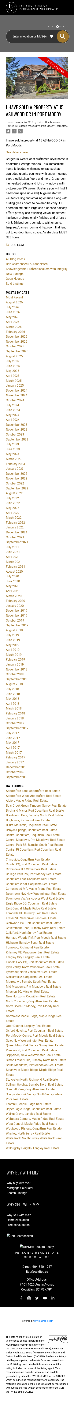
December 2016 (16, 767)
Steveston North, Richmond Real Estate (32, 1079)
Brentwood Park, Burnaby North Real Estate (34, 815)
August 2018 (14, 684)
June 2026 (13, 312)
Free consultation (18, 1225)
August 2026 (14, 302)
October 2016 (15, 772)
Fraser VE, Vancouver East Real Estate (31, 918)
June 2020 (13, 581)
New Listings (15, 274)
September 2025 (17, 351)
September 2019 (17, 625)
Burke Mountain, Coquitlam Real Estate (31, 825)
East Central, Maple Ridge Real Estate (31, 908)
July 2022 (12, 498)
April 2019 (13, 650)
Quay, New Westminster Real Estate (30, 1040)
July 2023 (12, 444)
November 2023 (16, 429)
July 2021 (12, 547)
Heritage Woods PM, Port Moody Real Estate (42, 125)
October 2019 (15, 620)
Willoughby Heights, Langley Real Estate (32, 1148)
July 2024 (12, 405)
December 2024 (16, 390)
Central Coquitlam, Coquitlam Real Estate (33, 835)
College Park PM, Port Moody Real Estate (33, 874)
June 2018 (13, 694)
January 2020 (15, 606)
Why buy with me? (19, 1183)
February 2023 (15, 464)
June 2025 (13, 366)
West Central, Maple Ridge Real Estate (31, 1124)
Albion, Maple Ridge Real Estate (27, 800)
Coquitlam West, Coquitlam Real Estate (31, 884)
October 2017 (15, 723)
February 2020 (15, 601)
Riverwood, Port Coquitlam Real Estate (31, 1050)
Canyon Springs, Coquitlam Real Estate (31, 830)
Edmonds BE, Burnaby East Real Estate (31, 913)
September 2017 (17, 728)
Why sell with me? (19, 1215)
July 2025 (12, 361)
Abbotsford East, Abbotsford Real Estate (33, 791)
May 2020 (12, 586)
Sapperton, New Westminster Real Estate (33, 1055)
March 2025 (14, 381)
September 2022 (17, 488)
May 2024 (12, 415)
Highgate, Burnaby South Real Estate (30, 942)
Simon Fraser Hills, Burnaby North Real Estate (36, 1060)
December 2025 (16, 336)
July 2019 (12, 635)
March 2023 (14, 459)
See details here (17, 152)
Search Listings (17, 1193)
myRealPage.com (43, 1320)
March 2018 (14, 708)
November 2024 (16, 395)
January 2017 (15, 762)
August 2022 (14, 493)
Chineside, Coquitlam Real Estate (28, 859)
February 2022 (15, 522)
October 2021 (15, 537)
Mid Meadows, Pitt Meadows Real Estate (33, 986)
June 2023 (13, 449)
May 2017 (12, 742)
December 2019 (16, 610)
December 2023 (16, 425)
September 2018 (17, 679)
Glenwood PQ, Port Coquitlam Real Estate (33, 923)
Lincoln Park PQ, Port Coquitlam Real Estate (35, 962)
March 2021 (14, 562)
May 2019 (12, 645)
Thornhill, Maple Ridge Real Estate (28, 1104)
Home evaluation (18, 1220)
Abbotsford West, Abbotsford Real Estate (33, 796)
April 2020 (13, 591)
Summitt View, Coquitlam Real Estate (30, 1089)
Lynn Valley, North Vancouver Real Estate (33, 967)
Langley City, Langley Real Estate (28, 957)
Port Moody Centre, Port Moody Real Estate (35, 1035)
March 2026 (14, 327)
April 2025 (13, 376)
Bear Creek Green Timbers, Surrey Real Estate (36, 805)
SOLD (65, 26)
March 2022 (14, 517)
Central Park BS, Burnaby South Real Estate (34, 845)
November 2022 (16, 478)
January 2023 (15, 469)
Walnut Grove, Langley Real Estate (28, 1114)
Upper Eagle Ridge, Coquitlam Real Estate (33, 1109)
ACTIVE (51, 26)
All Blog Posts (15, 259)
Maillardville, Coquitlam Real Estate (29, 977)
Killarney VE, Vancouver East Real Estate (32, 952)
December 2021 (16, 532)
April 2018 (13, 703)
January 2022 (15, 527)
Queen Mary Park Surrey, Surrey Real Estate (35, 1045)
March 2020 (14, 596)
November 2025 (16, 341)
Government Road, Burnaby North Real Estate (35, 928)
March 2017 (14, 752)
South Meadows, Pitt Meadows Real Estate (35, 1065)
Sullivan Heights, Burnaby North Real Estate (34, 1084)
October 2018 (15, 674)
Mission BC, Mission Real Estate (27, 991)
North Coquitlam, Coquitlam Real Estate (32, 1001)
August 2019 (14, 630)
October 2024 (15, 400)
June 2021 (13, 552)
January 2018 (15, 718)
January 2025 (15, 385)
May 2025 (12, 371)
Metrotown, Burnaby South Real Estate (31, 981)
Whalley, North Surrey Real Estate (28, 1133)
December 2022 (16, 473)
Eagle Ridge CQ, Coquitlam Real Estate (31, 903)
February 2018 (15, 713)
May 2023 (12, 454)
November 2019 (16, 615)
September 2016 (17, 777)
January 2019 (15, 664)
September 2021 (17, 542)
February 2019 (15, 659)
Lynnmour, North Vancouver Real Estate (31, 972)
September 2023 (17, 439)
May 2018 (12, 699)
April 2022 (13, 513)
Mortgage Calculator (20, 1188)
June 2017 (13, 738)
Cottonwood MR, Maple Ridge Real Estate (33, 889)
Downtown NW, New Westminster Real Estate (36, 894)
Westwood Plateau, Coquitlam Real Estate (34, 1128)
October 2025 (15, 346)
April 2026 (13, 322)
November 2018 (16, 669)
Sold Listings (15, 283)
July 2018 (12, 689)
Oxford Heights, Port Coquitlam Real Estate (34, 1030)
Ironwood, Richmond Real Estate (27, 947)
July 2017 (12, 733)
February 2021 (15, 566)
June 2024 (13, 410)
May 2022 (12, 508)
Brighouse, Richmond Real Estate (28, 820)
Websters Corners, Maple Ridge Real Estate (35, 1119)
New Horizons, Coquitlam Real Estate (30, 996)
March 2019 (14, 655)
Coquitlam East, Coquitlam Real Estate (31, 879)
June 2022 (13, 503)
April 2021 (13, 557)
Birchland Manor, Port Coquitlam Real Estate (35, 810)
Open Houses (15, 278)
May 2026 (12, 317)
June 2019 (13, 640)
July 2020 (12, 576)
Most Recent (14, 297)
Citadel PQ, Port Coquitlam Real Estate (31, 864)
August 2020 (14, 571)
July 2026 (12, 307)
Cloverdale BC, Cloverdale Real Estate (31, 869)
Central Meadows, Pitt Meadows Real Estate (35, 840)
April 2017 (13, 747)
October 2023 (15, 434)
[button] (21, 1298)
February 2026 (15, 332)
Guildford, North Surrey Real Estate (29, 933)
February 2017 (15, 757)
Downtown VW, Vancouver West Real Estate (35, 898)
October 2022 (15, 483)
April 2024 (13, 420)
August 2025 (14, 356)
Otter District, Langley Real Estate (28, 1026)
